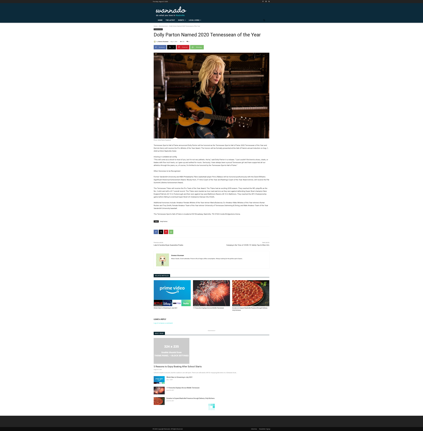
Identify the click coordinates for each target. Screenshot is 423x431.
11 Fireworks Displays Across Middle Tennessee (208, 308)
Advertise (254, 429)
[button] (264, 20)
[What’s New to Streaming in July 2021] (172, 293)
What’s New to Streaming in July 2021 (165, 308)
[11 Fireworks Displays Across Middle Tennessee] (211, 293)
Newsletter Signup (264, 429)
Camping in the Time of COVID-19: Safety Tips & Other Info (247, 245)
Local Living (197, 305)
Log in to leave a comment (163, 323)
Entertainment (163, 26)
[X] (161, 232)
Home (156, 26)
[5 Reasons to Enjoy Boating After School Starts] (211, 351)
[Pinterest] (166, 232)
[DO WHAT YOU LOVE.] (171, 11)
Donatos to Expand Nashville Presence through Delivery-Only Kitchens (190, 398)
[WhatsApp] (171, 232)
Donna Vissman (163, 41)
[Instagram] (266, 1)
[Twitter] (269, 1)
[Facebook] (263, 1)
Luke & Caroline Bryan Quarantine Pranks (168, 245)
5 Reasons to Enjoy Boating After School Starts (178, 366)
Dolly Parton (163, 221)
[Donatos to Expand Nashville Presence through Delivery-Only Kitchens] (250, 293)
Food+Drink (236, 305)
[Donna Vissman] (155, 41)
